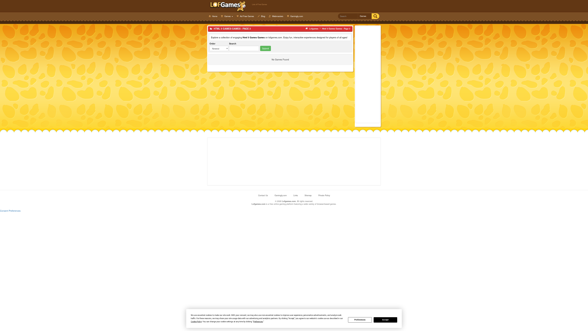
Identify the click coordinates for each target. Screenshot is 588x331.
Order (212, 43)
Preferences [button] (258, 322)
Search (232, 43)
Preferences (360, 320)
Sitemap (308, 195)
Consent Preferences (10, 210)
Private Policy (324, 195)
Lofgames (228, 6)
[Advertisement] (368, 75)
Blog (262, 16)
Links (295, 195)
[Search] (375, 16)
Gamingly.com (296, 16)
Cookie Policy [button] (196, 322)
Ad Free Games (246, 16)
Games (227, 16)
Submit (265, 48)
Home (214, 16)
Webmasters (277, 16)
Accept (385, 320)
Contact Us (263, 195)
